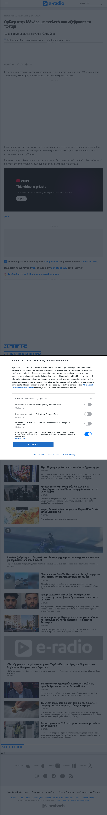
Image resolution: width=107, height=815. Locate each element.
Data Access (53, 454)
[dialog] (53, 407)
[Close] (101, 360)
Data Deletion (38, 454)
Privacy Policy (69, 454)
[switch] (88, 404)
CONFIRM (33, 444)
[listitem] (53, 398)
